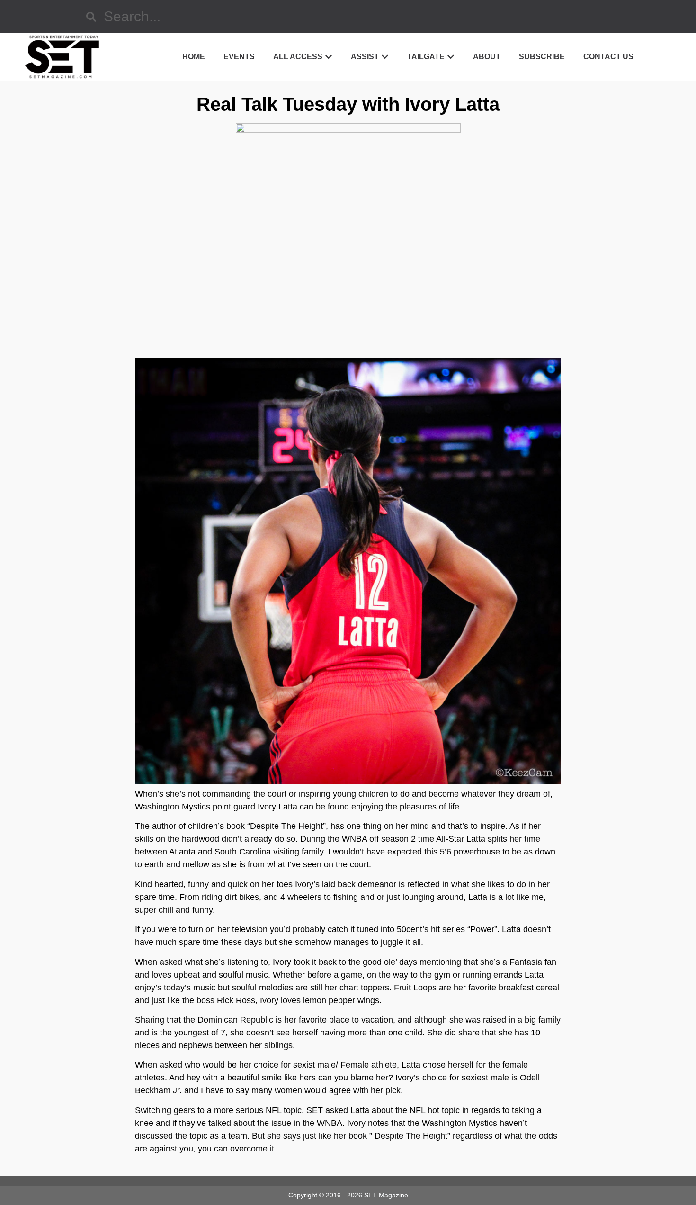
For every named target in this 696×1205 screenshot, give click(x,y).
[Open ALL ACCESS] (328, 57)
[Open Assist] (385, 57)
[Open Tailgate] (451, 57)
